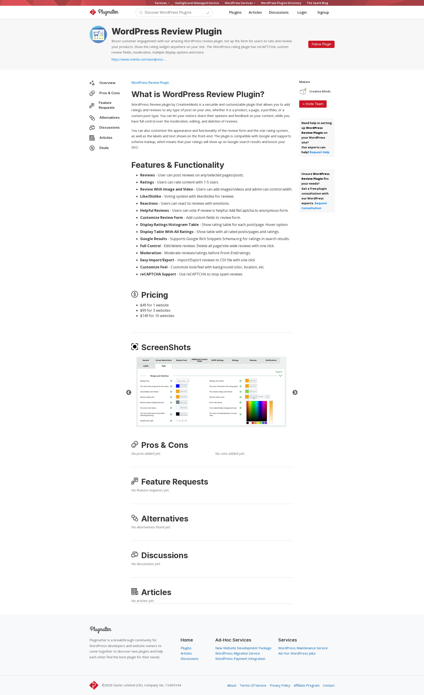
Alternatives (109, 117)
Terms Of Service (253, 685)
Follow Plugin (321, 44)
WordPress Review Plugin (150, 82)
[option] (211, 392)
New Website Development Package (243, 648)
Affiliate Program (307, 685)
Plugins (235, 12)
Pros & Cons (109, 93)
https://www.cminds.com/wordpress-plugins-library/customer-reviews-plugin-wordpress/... (139, 59)
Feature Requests (107, 105)
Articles (255, 12)
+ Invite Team (313, 104)
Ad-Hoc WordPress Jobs (297, 653)
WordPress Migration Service (237, 653)
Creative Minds (320, 91)
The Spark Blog (317, 3)
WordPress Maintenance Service (303, 648)
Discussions (279, 12)
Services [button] (161, 3)
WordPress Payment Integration (240, 658)
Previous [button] (128, 392)
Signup (323, 12)
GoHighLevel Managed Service (197, 3)
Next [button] (294, 392)
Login (302, 12)
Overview (107, 83)
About (231, 685)
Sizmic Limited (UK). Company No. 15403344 (147, 685)
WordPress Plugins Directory (281, 3)
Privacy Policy (280, 685)
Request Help (319, 152)
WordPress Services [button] (239, 3)
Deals (104, 148)
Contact (329, 685)
